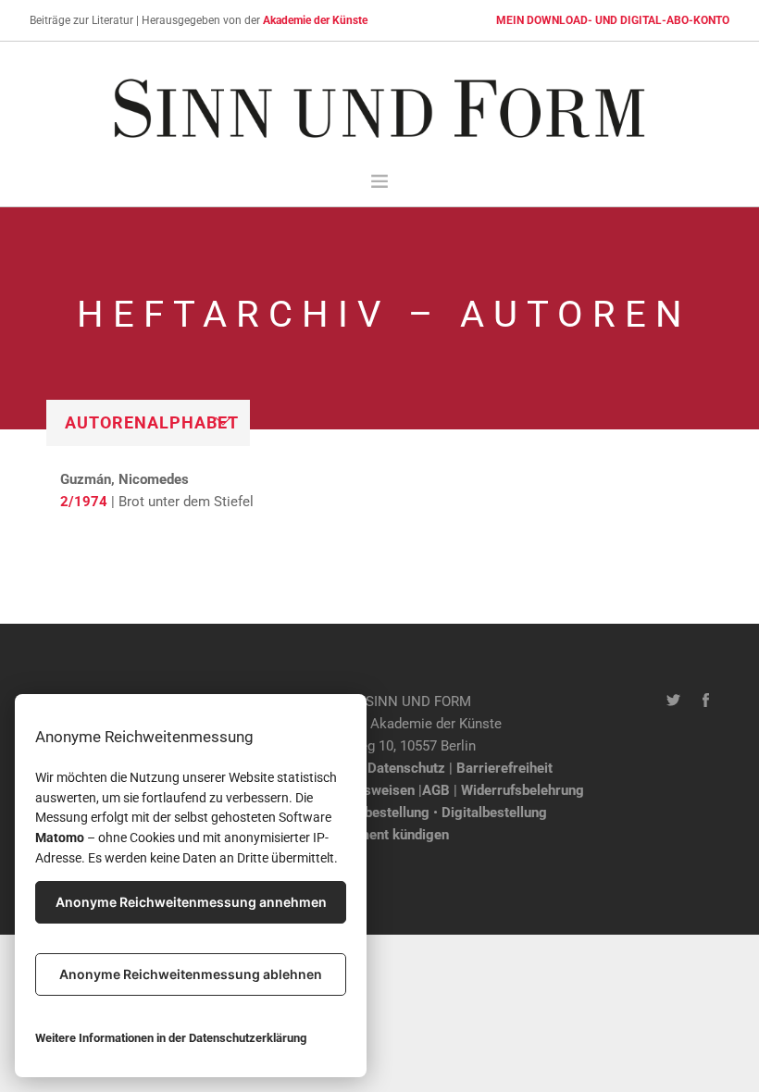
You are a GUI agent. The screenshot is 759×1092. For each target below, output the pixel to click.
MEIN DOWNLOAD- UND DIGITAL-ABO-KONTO (612, 20)
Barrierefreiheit (504, 768)
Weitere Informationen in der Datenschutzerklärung (170, 1038)
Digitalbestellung (494, 812)
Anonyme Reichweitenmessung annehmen (191, 902)
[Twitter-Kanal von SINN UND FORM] (673, 701)
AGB (436, 790)
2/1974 (83, 501)
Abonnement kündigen (380, 834)
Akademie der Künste (315, 20)
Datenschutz (406, 768)
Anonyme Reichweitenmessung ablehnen (190, 974)
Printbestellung (381, 812)
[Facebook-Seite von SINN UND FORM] (706, 701)
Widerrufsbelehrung (522, 790)
